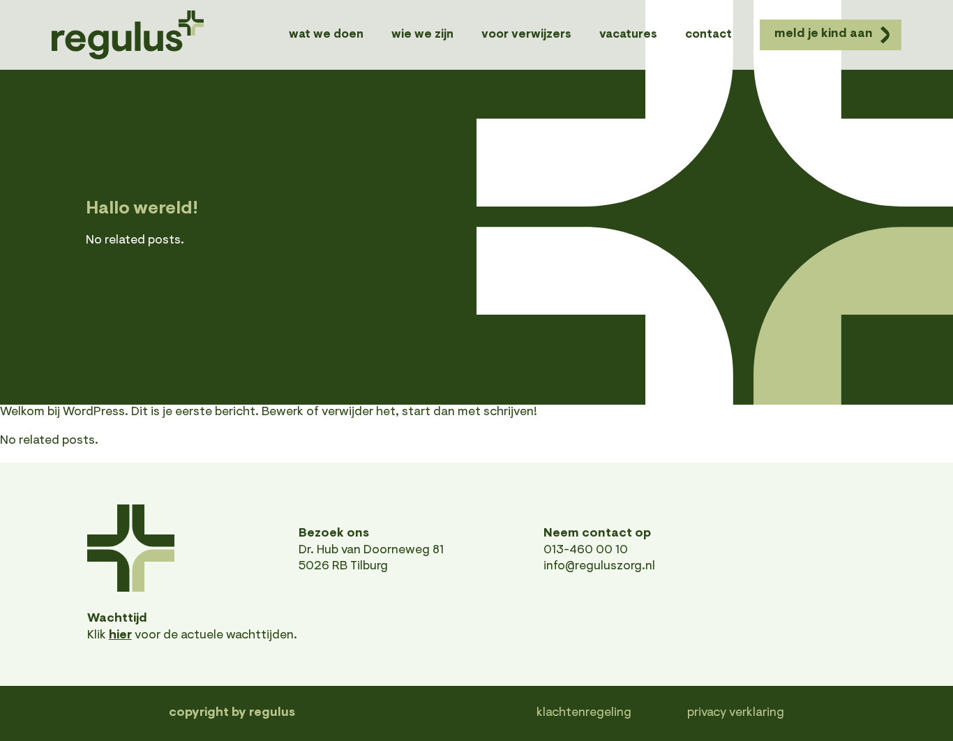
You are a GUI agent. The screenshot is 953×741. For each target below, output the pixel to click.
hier (120, 635)
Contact (708, 34)
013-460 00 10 (585, 550)
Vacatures (628, 34)
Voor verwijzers (526, 34)
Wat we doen (326, 34)
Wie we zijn (422, 34)
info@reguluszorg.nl (599, 566)
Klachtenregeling (583, 713)
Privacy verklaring (735, 713)
